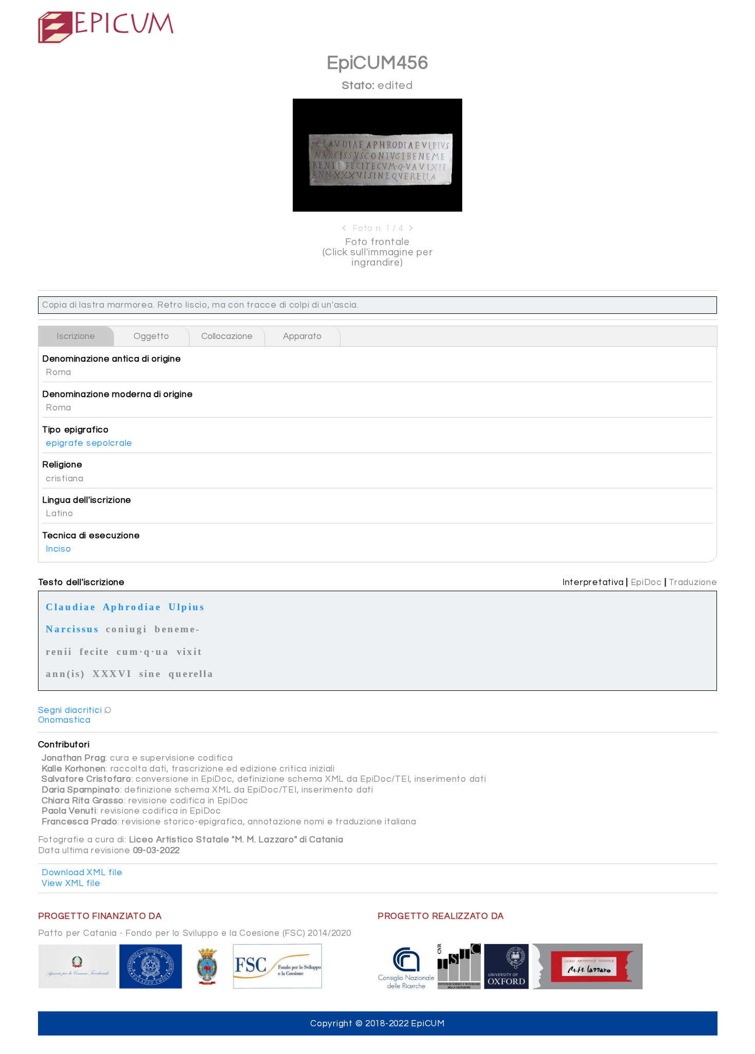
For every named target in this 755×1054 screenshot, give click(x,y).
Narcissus (72, 627)
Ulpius (186, 605)
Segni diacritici (70, 710)
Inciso (58, 549)
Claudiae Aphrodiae (103, 605)
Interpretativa (593, 582)
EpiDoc (646, 582)
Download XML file (82, 872)
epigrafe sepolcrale (89, 443)
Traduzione (693, 582)
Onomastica (64, 720)
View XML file (71, 883)
